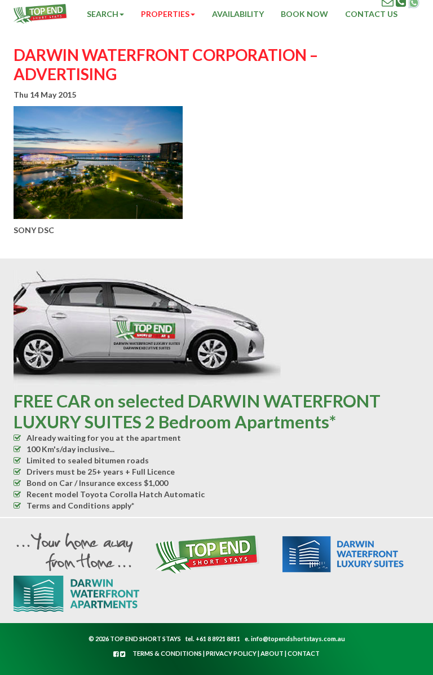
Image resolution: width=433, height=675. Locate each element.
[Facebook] (116, 654)
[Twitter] (123, 654)
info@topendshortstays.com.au (298, 638)
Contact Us (371, 14)
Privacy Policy (231, 653)
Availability (238, 14)
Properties (165, 14)
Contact (304, 653)
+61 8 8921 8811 (218, 638)
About (272, 653)
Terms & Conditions (167, 653)
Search (102, 14)
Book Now (304, 14)
